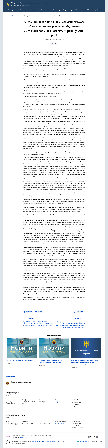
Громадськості (45, 10)
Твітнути (39, 311)
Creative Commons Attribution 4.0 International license (45, 441)
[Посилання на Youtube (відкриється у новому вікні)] (88, 10)
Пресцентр (56, 10)
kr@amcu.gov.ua (59, 423)
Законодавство (33, 10)
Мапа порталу (11, 376)
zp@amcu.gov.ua (59, 402)
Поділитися (29, 311)
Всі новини (14, 16)
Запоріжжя (53, 43)
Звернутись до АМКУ (70, 10)
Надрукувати (79, 311)
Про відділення (12, 10)
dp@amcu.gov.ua (24, 437)
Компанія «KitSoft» (85, 441)
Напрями (23, 10)
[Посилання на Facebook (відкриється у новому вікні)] (85, 10)
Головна (8, 16)
